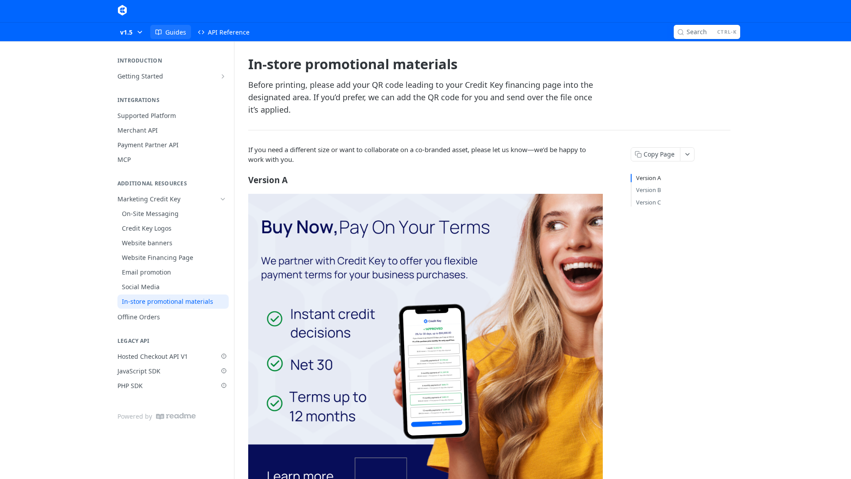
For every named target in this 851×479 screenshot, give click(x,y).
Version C (648, 202)
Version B (648, 190)
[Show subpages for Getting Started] (222, 76)
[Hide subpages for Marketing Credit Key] (222, 199)
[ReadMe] (176, 416)
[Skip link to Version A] (242, 179)
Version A (648, 178)
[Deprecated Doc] (223, 356)
